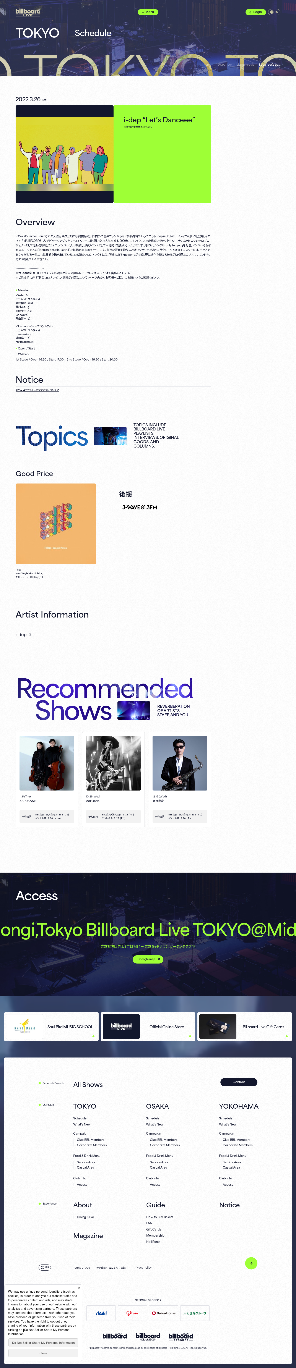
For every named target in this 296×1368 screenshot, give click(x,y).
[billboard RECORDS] (181, 1337)
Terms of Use (81, 1267)
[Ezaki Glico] (132, 1313)
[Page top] (251, 1263)
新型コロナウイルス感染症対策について (36, 389)
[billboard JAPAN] (115, 1336)
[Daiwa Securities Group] (195, 1313)
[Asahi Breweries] (101, 1313)
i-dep (21, 634)
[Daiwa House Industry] (163, 1313)
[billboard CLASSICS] (148, 1337)
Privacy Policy (143, 1267)
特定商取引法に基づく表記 (110, 1267)
